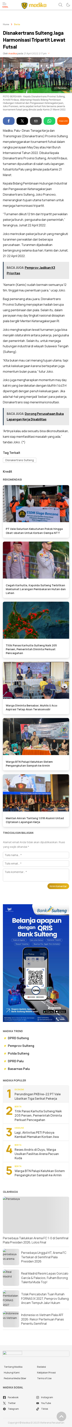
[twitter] (22, 121)
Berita (17, 24)
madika (12, 53)
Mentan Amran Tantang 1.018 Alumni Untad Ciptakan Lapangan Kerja (35, 820)
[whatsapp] (49, 121)
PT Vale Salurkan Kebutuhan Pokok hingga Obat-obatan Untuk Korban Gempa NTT (34, 530)
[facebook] (9, 121)
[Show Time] (49, 53)
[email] (36, 121)
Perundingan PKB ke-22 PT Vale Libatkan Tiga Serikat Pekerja (38, 1096)
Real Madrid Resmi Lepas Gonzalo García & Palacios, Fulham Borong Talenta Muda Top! (44, 1277)
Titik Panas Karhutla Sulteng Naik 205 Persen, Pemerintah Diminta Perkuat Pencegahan (31, 649)
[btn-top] (61, 1416)
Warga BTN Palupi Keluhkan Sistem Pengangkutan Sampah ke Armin (29, 763)
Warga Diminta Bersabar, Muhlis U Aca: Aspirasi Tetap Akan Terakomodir (32, 707)
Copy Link (63, 121)
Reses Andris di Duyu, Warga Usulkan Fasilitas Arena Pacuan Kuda (37, 1153)
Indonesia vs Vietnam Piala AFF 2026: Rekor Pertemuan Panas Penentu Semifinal (42, 1319)
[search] (60, 5)
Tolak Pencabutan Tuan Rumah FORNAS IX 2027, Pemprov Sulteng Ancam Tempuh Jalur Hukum (45, 1298)
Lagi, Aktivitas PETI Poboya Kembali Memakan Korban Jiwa (37, 1134)
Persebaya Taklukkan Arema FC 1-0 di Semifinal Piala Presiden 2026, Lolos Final (35, 1240)
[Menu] (5, 5)
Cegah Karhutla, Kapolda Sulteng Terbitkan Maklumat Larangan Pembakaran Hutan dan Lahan (36, 589)
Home (6, 24)
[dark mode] (68, 5)
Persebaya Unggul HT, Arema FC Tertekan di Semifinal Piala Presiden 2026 (43, 1257)
